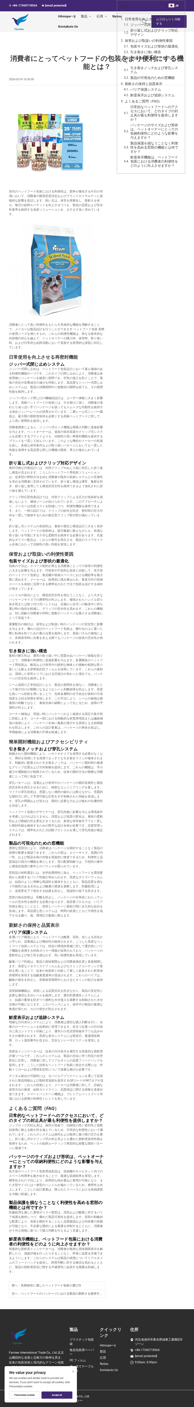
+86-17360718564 (25, 5)
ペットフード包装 (85, 329)
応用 (100, 16)
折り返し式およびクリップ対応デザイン (154, 32)
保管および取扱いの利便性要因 (149, 41)
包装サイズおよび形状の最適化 (154, 46)
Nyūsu (104, 1364)
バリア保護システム (145, 89)
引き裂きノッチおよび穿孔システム (154, 70)
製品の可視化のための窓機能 (152, 78)
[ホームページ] (30, 21)
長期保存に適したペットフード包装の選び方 (51, 1285)
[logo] (18, 1336)
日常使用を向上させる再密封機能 (150, 19)
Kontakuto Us (68, 26)
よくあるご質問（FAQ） (143, 101)
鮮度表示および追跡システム (152, 95)
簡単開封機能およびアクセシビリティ (152, 60)
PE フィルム (78, 1360)
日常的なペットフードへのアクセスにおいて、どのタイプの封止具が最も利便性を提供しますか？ (154, 113)
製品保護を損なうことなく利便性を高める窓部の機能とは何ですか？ (154, 147)
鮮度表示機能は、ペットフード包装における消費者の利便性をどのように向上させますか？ (154, 161)
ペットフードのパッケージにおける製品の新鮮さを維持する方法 (65, 1293)
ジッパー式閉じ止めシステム (152, 25)
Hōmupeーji (67, 16)
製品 (84, 16)
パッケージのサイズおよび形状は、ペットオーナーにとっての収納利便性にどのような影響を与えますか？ (154, 131)
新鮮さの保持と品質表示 (143, 84)
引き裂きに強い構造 (145, 52)
